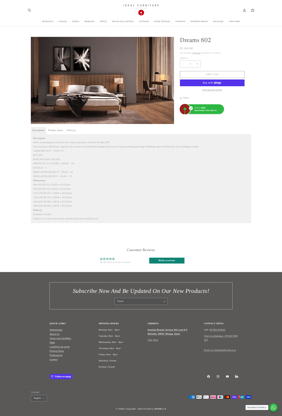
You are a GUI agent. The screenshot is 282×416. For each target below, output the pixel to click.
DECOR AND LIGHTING (123, 21)
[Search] (29, 10)
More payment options (212, 90)
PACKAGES (218, 21)
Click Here (153, 340)
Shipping (196, 53)
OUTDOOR (144, 21)
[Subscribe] (164, 301)
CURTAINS (180, 21)
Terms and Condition (60, 338)
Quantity (184, 58)
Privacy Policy (57, 351)
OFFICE (103, 21)
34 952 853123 (217, 329)
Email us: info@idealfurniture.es (220, 350)
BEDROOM (89, 21)
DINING (75, 21)
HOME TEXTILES (162, 21)
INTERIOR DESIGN (199, 21)
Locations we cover (60, 346)
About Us (54, 334)
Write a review (166, 260)
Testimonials (56, 329)
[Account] (244, 10)
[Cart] (253, 10)
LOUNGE (62, 21)
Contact (54, 359)
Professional (56, 355)
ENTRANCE (47, 21)
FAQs (52, 342)
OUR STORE (234, 21)
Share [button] (186, 98)
